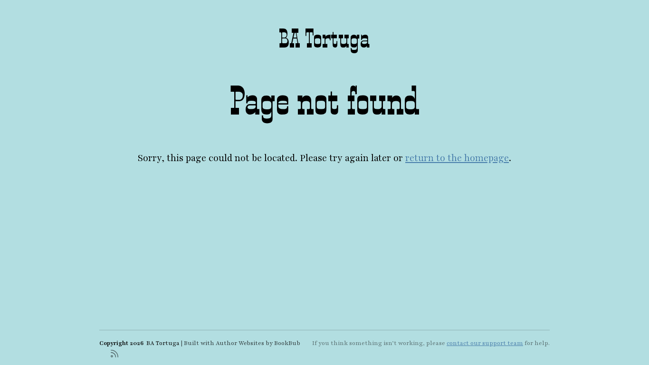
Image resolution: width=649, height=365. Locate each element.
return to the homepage (457, 158)
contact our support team (485, 343)
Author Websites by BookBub (258, 343)
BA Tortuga (324, 39)
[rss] (114, 352)
